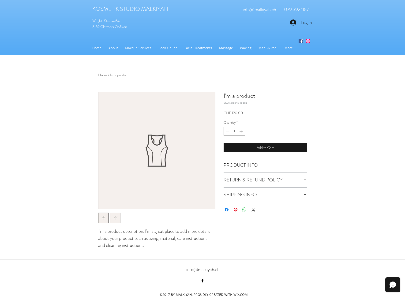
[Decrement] (227, 131)
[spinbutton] (234, 131)
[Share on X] (253, 209)
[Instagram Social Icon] (308, 41)
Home (102, 75)
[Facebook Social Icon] (301, 41)
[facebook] (202, 280)
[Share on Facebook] (226, 209)
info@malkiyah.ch (259, 9)
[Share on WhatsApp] (244, 209)
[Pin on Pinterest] (235, 209)
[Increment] (241, 131)
